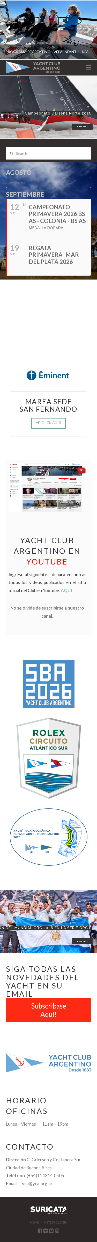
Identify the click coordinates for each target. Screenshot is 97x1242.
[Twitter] (45, 1230)
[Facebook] (40, 1230)
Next (86, 30)
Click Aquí (51, 423)
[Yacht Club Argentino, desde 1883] (33, 67)
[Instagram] (57, 1230)
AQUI (66, 590)
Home (34, 1222)
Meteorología (55, 1222)
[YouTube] (51, 1230)
